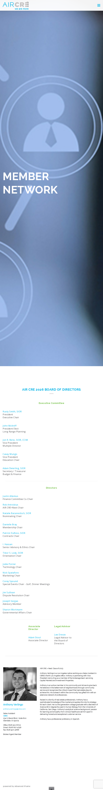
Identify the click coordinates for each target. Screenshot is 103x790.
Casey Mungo (10, 454)
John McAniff (9, 425)
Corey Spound (10, 581)
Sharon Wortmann (13, 609)
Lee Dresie (60, 634)
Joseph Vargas (10, 601)
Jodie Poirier (9, 564)
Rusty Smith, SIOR (12, 411)
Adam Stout (34, 637)
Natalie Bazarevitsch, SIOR (17, 513)
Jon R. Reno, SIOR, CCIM (15, 439)
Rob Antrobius (10, 504)
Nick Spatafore (11, 572)
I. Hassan (7, 544)
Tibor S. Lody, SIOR (13, 552)
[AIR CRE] (15, 5)
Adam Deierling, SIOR (14, 468)
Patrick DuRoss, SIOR (14, 533)
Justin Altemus (10, 496)
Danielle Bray (10, 524)
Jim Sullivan (9, 592)
